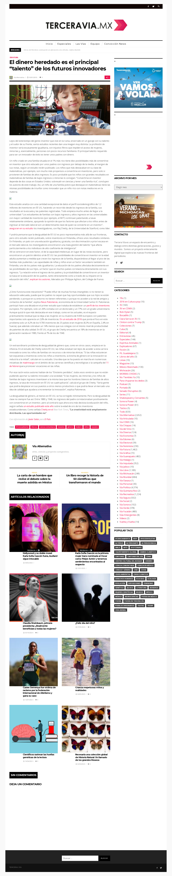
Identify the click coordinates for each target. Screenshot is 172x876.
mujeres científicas (124, 592)
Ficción (123, 349)
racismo (95, 427)
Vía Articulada (126, 418)
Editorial (124, 332)
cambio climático (148, 552)
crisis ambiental (122, 574)
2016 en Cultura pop (130, 301)
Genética (119, 588)
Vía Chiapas (125, 425)
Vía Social (124, 501)
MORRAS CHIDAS (128, 373)
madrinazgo (29, 362)
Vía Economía (126, 435)
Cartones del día (135, 556)
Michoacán (125, 370)
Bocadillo (124, 315)
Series (123, 394)
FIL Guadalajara (127, 353)
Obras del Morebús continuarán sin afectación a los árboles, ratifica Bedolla (52, 50)
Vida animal (120, 610)
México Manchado (129, 366)
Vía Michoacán (127, 473)
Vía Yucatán (125, 511)
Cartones (119, 556)
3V (121, 305)
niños (87, 427)
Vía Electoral (126, 442)
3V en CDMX (126, 308)
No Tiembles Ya (127, 377)
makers (79, 427)
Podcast (124, 384)
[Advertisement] (138, 140)
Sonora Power (127, 401)
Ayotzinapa (136, 547)
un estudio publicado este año (38, 406)
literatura (141, 588)
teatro (140, 605)
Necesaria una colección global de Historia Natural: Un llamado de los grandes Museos (91, 757)
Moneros (154, 588)
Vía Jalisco (125, 466)
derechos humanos (124, 579)
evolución (120, 583)
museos (139, 592)
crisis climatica (141, 574)
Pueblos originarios (124, 605)
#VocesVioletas (147, 539)
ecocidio (140, 579)
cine (136, 570)
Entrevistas (125, 336)
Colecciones (125, 325)
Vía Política (125, 487)
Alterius (34, 427)
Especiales (125, 339)
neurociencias (131, 596)
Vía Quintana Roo (128, 490)
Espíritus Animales (129, 342)
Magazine (125, 363)
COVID (143, 570)
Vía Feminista (126, 446)
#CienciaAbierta (22, 427)
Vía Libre (124, 470)
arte (125, 547)
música (118, 596)
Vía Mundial (125, 477)
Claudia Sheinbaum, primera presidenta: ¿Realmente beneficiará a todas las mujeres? (39, 626)
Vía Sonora (125, 504)
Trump (150, 605)
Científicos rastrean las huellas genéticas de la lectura (38, 756)
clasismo (61, 427)
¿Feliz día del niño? (85, 623)
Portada (124, 387)
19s (121, 298)
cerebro (149, 561)
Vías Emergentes (128, 514)
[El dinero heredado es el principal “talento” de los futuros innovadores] (59, 109)
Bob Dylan (125, 312)
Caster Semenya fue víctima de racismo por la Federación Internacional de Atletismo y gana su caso (39, 691)
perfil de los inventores (98, 305)
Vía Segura (125, 497)
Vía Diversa (125, 432)
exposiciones (134, 583)
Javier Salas (33, 419)
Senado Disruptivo (129, 391)
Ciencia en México (145, 565)
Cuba (122, 329)
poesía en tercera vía (134, 601)
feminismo (148, 583)
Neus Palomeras (49, 302)
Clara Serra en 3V (128, 318)
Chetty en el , (55, 409)
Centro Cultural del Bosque (128, 561)
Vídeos (123, 518)
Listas (123, 360)
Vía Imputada (126, 463)
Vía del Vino (125, 428)
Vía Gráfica (125, 453)
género (70, 427)
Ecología (152, 579)
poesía (118, 601)
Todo (122, 411)
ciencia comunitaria (47, 427)
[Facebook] (148, 6)
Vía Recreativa (127, 494)
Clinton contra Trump (130, 322)
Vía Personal (126, 483)
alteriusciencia (148, 543)
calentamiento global (126, 552)
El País (47, 419)
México (149, 592)
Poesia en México (149, 596)
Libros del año (127, 356)
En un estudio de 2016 (71, 319)
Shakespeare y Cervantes (132, 397)
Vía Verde (124, 507)
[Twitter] (153, 6)
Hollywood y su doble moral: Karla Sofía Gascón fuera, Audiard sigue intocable (40, 556)
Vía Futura (14, 57)
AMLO (117, 547)
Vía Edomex (125, 439)
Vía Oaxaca (125, 480)
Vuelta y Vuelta (127, 521)
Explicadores (126, 346)
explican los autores (40, 279)
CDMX (148, 556)
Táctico (123, 408)
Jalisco (130, 588)
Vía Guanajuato (127, 456)
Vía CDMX (124, 422)
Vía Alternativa (19, 77)
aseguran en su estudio (21, 228)
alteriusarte (132, 543)
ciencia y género (123, 570)
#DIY (135, 539)
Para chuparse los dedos (132, 380)
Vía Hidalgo (125, 459)
